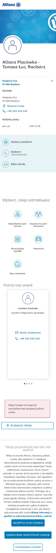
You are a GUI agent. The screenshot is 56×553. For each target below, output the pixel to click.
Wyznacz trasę (15, 106)
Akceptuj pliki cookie (28, 522)
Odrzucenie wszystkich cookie (28, 535)
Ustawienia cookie (28, 547)
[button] (28, 83)
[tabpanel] (28, 106)
